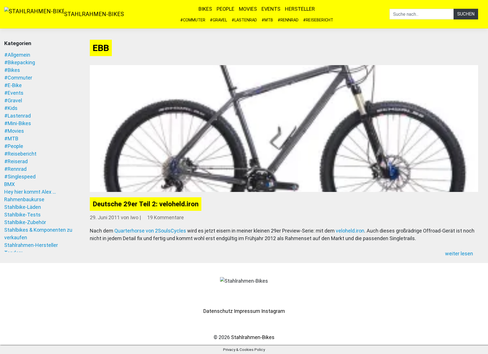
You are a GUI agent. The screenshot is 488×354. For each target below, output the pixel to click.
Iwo (134, 217)
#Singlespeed (20, 177)
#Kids (11, 108)
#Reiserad (16, 161)
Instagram (273, 311)
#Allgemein (17, 55)
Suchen (465, 14)
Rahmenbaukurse (24, 199)
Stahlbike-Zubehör (25, 222)
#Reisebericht (318, 20)
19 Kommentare (165, 217)
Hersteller (300, 9)
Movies (248, 9)
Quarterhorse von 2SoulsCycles (150, 231)
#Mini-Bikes (17, 123)
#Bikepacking (19, 62)
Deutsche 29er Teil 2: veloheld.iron (146, 204)
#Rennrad (288, 20)
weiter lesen (459, 253)
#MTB (267, 20)
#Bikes (12, 70)
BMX (9, 184)
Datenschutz (218, 311)
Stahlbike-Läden (22, 207)
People (225, 9)
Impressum (247, 311)
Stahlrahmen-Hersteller (31, 245)
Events (271, 9)
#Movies (14, 131)
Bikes (205, 9)
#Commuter (192, 20)
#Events (13, 93)
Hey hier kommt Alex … (30, 192)
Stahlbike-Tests (22, 215)
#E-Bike (13, 85)
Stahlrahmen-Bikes (94, 14)
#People (13, 146)
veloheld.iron (350, 231)
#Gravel (218, 20)
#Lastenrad (244, 20)
